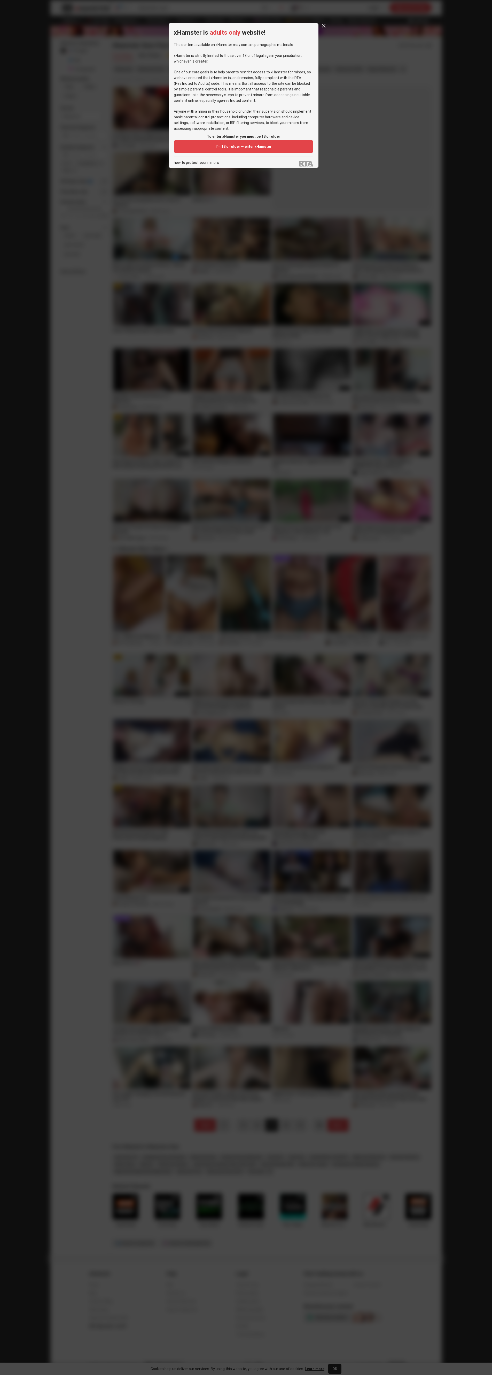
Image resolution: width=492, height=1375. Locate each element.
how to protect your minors (196, 163)
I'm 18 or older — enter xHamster (243, 146)
